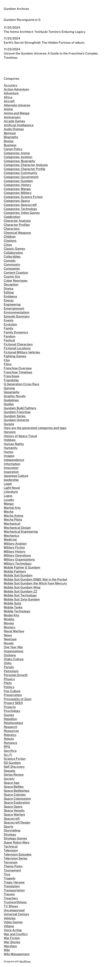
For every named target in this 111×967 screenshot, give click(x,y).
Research (10, 727)
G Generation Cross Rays (21, 384)
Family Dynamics (16, 332)
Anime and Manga (16, 113)
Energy (9, 300)
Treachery (11, 898)
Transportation (14, 890)
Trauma (9, 894)
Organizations (13, 651)
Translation (12, 886)
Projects (10, 707)
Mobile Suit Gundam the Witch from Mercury (35, 583)
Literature (11, 491)
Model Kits (11, 615)
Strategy (10, 834)
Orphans (10, 655)
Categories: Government (21, 177)
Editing (9, 292)
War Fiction (12, 938)
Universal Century (16, 914)
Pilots (8, 683)
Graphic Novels (15, 396)
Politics (9, 687)
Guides (9, 404)
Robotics (10, 735)
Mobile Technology (17, 611)
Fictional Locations (17, 348)
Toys (7, 874)
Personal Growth (16, 675)
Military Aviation (15, 543)
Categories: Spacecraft (20, 205)
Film (7, 360)
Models (9, 619)
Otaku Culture (14, 659)
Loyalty (9, 500)
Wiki (7, 950)
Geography (12, 392)
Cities (8, 245)
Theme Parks (13, 866)
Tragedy (9, 878)
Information (12, 464)
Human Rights (14, 444)
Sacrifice (10, 751)
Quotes (9, 715)
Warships (10, 946)
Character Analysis (17, 221)
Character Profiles (17, 225)
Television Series (15, 858)
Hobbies (10, 440)
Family (8, 328)
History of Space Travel (20, 436)
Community (12, 264)
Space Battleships (16, 790)
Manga (9, 503)
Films (8, 364)
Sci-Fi (8, 755)
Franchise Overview (18, 368)
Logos (8, 496)
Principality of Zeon (17, 699)
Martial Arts (12, 508)
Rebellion (10, 719)
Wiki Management (16, 954)
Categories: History (17, 185)
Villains (9, 926)
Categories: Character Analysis (26, 165)
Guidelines (11, 400)
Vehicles (10, 918)
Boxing (8, 141)
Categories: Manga (17, 189)
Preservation (13, 695)
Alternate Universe (17, 105)
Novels (9, 643)
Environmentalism (16, 312)
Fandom (9, 336)
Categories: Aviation (18, 157)
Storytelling (12, 830)
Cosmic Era (12, 276)
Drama (8, 288)
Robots (9, 739)
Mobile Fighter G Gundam (22, 567)
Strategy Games (15, 838)
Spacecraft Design (17, 822)
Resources (11, 731)
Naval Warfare (14, 631)
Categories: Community (20, 173)
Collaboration (13, 252)
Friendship (11, 380)
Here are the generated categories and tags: (35, 428)
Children (10, 236)
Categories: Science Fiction (23, 197)
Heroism (10, 432)
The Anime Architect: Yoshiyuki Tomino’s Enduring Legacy (44, 32)
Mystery (9, 627)
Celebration (12, 217)
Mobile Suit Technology (20, 595)
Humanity (10, 448)
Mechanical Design (17, 527)
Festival (9, 340)
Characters (12, 228)
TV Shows (11, 906)
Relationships (13, 723)
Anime (8, 109)
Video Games (13, 922)
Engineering (12, 304)
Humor (8, 452)
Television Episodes (18, 854)
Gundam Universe (16, 420)
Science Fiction (15, 759)
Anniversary (12, 117)
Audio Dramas (14, 129)
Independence (14, 460)
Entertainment (14, 308)
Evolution (10, 324)
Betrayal (10, 133)
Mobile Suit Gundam (18, 575)
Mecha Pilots (13, 519)
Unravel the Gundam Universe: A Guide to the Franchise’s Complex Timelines (51, 55)
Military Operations (17, 555)
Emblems (10, 296)
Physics (9, 679)
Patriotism (11, 671)
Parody (9, 667)
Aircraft (9, 101)
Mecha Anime (13, 515)
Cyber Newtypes (15, 280)
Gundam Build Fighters (20, 408)
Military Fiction (14, 547)
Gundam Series (15, 416)
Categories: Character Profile (24, 169)
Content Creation (16, 272)
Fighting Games (15, 356)
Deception (11, 284)
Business (10, 145)
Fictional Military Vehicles (22, 352)
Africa (8, 97)
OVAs (8, 663)
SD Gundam (12, 763)
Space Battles (14, 786)
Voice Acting (13, 930)
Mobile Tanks (13, 607)
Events (8, 320)
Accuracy (10, 85)
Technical (10, 846)
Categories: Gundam (18, 181)
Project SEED (13, 703)
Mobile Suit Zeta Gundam (22, 599)
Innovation (11, 468)
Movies (9, 623)
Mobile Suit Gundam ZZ (20, 591)
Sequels (9, 771)
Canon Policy (13, 149)
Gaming (9, 388)
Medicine (10, 539)
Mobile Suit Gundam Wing (22, 587)
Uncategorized (14, 910)
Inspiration (11, 472)
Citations (10, 240)
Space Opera (13, 806)
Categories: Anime (17, 153)
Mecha (8, 511)
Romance (10, 743)
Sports (8, 826)
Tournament (12, 870)
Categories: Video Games (22, 213)
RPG (7, 747)
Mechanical (12, 523)
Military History (14, 551)
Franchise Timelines (18, 372)
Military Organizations (19, 559)
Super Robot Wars (16, 842)
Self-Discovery (14, 766)
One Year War (13, 647)
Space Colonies (15, 794)
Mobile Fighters (15, 571)
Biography (11, 137)
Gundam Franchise (17, 412)
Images (9, 456)
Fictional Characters (18, 344)
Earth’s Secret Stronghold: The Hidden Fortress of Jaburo (44, 42)
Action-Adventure (16, 89)
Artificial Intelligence (19, 125)
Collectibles (12, 256)
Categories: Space (17, 201)
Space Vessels (14, 810)
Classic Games (14, 248)
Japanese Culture (16, 476)
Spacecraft (12, 818)
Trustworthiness (15, 902)
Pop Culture (12, 691)
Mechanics (11, 535)
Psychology (12, 711)
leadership (11, 480)
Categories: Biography (19, 161)
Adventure (11, 93)
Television (11, 850)
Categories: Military (18, 193)
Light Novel (12, 488)
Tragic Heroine (14, 882)
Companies (12, 268)
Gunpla (9, 424)
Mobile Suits (12, 603)
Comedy (10, 260)
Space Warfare (14, 814)
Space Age (11, 783)
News (8, 635)
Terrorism (10, 862)
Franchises (11, 376)
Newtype (10, 639)
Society (9, 778)
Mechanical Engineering (21, 531)
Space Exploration (17, 802)
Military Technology (18, 563)
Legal (8, 484)
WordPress (25, 961)
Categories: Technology (20, 209)
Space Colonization (17, 798)
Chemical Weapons (17, 233)
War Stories (12, 942)
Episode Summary (17, 316)
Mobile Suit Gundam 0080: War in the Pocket (35, 579)
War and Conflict (16, 934)
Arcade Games (14, 121)
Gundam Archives (16, 9)
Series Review (14, 774)
